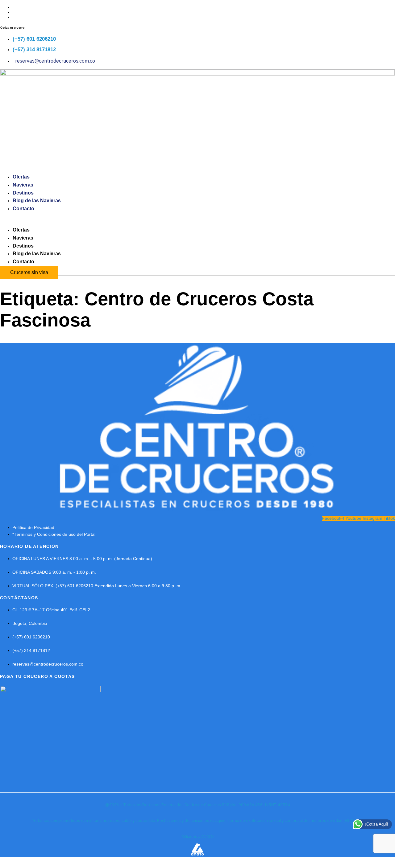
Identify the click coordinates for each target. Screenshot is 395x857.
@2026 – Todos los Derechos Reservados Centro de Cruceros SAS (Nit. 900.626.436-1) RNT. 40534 (197, 804)
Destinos (23, 192)
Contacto (23, 208)
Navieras (23, 184)
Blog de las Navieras (37, 200)
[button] (197, 219)
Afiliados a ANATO (197, 836)
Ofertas (21, 176)
